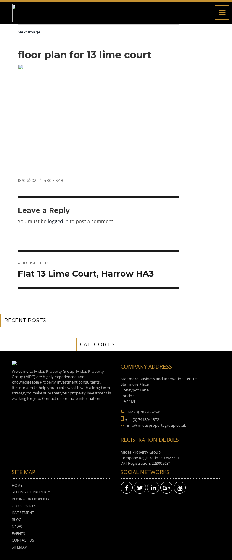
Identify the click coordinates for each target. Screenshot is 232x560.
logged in (58, 221)
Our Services (24, 505)
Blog (16, 519)
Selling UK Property (31, 492)
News (17, 526)
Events (18, 533)
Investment (23, 512)
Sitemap (19, 547)
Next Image (29, 32)
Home (17, 485)
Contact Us (23, 540)
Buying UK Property (31, 498)
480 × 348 (53, 180)
